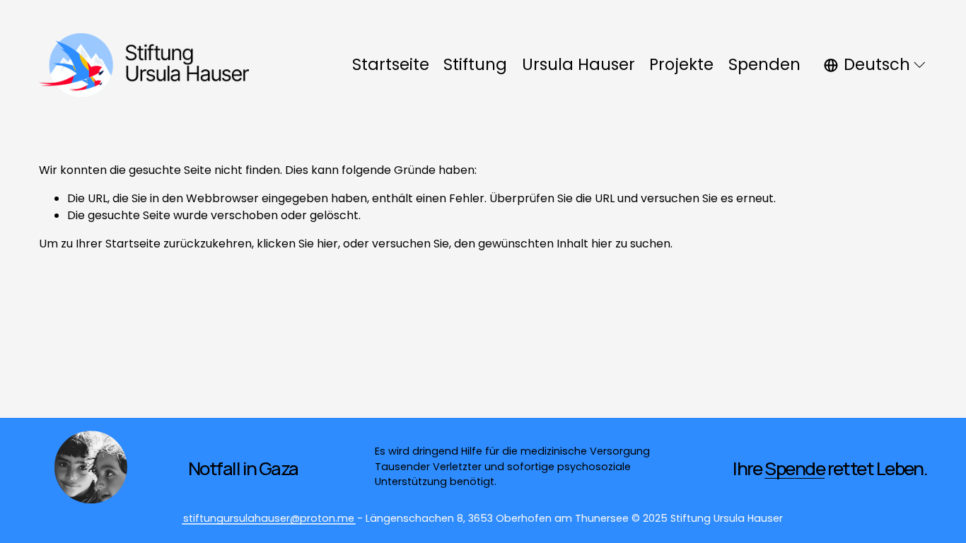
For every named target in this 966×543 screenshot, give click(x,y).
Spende (794, 468)
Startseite (390, 64)
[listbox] (876, 65)
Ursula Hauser (578, 64)
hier (601, 243)
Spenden (764, 64)
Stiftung (475, 64)
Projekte (681, 64)
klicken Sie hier (297, 243)
